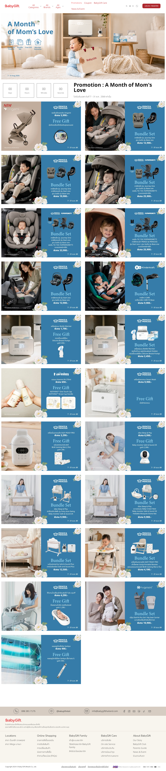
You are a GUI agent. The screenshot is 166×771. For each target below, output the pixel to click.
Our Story (137, 740)
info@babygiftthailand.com (105, 711)
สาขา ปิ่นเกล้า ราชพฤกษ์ (15, 740)
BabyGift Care (100, 3)
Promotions (76, 3)
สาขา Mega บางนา (13, 744)
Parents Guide (140, 748)
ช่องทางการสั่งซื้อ (44, 752)
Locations (10, 735)
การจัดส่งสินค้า (43, 744)
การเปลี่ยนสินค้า (43, 748)
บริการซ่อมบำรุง (107, 752)
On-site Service (108, 744)
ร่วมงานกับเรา (139, 755)
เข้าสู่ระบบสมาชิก (76, 740)
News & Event (78, 9)
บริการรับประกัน (107, 748)
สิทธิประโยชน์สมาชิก (77, 751)
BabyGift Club (139, 744)
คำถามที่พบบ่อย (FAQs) (47, 755)
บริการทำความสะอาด (109, 755)
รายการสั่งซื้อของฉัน (45, 740)
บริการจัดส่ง (106, 740)
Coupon (88, 3)
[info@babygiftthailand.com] (87, 711)
